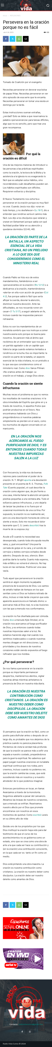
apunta (27, 480)
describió (34, 525)
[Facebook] (6, 39)
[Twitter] (12, 39)
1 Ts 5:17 (15, 311)
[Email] (26, 39)
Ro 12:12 (39, 285)
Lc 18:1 (38, 210)
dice (27, 368)
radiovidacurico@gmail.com (30, 1024)
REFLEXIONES (15, 15)
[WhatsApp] (19, 39)
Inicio (5, 15)
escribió (37, 814)
